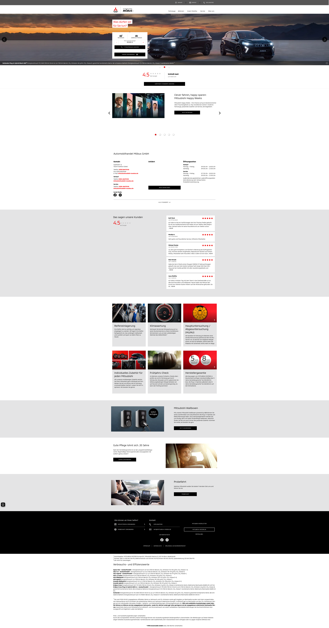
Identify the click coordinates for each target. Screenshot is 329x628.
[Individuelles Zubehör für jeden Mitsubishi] (129, 360)
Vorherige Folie (4, 39)
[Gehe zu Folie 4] (169, 134)
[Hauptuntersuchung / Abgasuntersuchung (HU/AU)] (200, 313)
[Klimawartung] (164, 313)
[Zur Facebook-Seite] (115, 195)
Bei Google (153, 76)
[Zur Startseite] (126, 9)
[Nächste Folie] (220, 113)
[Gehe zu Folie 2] (160, 134)
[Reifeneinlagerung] (129, 313)
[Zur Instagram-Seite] (120, 195)
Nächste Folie (324, 39)
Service (202, 11)
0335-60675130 (124, 179)
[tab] (160, 67)
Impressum (146, 546)
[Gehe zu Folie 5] (173, 134)
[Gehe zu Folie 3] (164, 134)
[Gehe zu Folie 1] (155, 134)
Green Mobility (192, 11)
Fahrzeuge (171, 11)
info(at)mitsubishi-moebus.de (128, 173)
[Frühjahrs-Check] (164, 360)
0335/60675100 (124, 169)
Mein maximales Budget (130, 40)
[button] (129, 54)
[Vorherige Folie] (109, 113)
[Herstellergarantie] (200, 360)
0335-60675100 (124, 186)
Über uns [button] (211, 11)
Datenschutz (158, 546)
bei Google (123, 225)
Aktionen (181, 11)
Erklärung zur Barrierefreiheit (175, 546)
